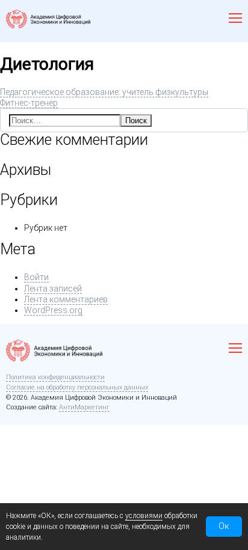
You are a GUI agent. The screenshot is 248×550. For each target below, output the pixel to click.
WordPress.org (53, 310)
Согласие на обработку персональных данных (77, 387)
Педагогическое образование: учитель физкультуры (104, 92)
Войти (36, 277)
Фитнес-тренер (29, 103)
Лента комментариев (66, 299)
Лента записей (53, 288)
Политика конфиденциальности (55, 377)
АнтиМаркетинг (84, 407)
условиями (144, 516)
